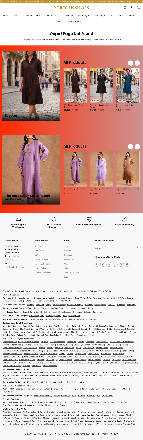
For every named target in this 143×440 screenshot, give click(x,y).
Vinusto (26, 365)
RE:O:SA (19, 375)
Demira (6, 344)
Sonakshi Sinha (65, 402)
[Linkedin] (109, 264)
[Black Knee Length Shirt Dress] (101, 85)
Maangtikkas (100, 304)
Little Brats (37, 382)
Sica (98, 395)
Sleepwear (37, 301)
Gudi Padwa (59, 326)
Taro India (22, 362)
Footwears (70, 308)
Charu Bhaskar (102, 341)
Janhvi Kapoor (59, 405)
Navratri (131, 326)
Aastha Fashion (9, 341)
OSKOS (62, 353)
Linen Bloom (69, 347)
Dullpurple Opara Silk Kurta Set (75, 190)
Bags (30, 308)
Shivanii (40, 359)
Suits (61, 312)
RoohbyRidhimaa (107, 356)
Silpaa (117, 359)
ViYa (82, 382)
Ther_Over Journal (100, 362)
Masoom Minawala (10, 402)
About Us (38, 246)
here (68, 39)
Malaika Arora (93, 402)
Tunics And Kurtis (110, 298)
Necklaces (40, 304)
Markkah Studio (116, 347)
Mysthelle (100, 350)
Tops (64, 319)
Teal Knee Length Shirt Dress (125, 106)
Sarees (29, 298)
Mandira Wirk (88, 347)
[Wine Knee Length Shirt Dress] (75, 85)
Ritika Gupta (79, 356)
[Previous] (130, 63)
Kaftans (28, 301)
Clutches (44, 308)
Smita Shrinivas (128, 359)
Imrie (47, 344)
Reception (131, 329)
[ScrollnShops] (71, 7)
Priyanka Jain (118, 353)
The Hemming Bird (51, 362)
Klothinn (109, 344)
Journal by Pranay (64, 344)
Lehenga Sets (19, 298)
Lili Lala (58, 347)
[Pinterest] (121, 264)
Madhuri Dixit (26, 402)
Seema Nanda (9, 359)
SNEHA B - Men (88, 375)
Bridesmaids (55, 329)
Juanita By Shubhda (81, 344)
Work (94, 332)
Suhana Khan (79, 402)
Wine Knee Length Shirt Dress (73, 106)
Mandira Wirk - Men (35, 372)
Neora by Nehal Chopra (12, 353)
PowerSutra (106, 353)
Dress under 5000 (62, 301)
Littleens (47, 382)
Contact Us (39, 250)
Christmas (24, 329)
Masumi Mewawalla (11, 350)
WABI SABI (36, 365)
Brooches (121, 304)
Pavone (70, 353)
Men (130, 15)
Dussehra (7, 329)
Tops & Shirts (60, 298)
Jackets (131, 298)
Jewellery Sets (59, 304)
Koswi (117, 344)
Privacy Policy (40, 268)
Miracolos (64, 350)
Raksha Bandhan (106, 326)
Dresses (37, 298)
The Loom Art (84, 362)
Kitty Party (70, 335)
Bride (109, 329)
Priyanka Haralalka (130, 372)
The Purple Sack (109, 389)
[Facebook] (97, 264)
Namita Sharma (113, 350)
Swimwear (48, 301)
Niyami (43, 353)
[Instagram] (115, 264)
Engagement (119, 329)
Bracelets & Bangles (75, 304)
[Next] (137, 63)
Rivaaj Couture (92, 356)
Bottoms (123, 298)
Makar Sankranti (73, 326)
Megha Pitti (26, 350)
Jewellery (99, 15)
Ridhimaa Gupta (65, 356)
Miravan (73, 350)
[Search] (125, 8)
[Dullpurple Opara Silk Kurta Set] (75, 169)
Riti (82, 389)
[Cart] (138, 8)
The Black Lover (34, 362)
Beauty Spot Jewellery (43, 395)
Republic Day (28, 326)
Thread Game (115, 362)
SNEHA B (7, 362)
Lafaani (42, 347)
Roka (91, 329)
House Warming (27, 332)
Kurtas (54, 312)
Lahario (50, 347)
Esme (56, 395)
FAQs (36, 255)
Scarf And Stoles (57, 308)
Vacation (86, 332)
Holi (19, 326)
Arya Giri (44, 341)
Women (51, 15)
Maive (78, 347)
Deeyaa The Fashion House (121, 341)
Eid (72, 332)
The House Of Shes (69, 362)
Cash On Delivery (71, 272)
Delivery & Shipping (42, 259)
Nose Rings (131, 304)
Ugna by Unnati (129, 362)
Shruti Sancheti (94, 359)
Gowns (70, 298)
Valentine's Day (9, 326)
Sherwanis (77, 312)
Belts (90, 308)
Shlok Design (51, 359)
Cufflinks (111, 304)
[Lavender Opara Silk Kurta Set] (101, 169)
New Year (34, 329)
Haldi (5, 332)
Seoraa (32, 359)
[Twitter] (103, 264)
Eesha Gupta (16, 344)
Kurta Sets (7, 298)
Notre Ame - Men (113, 372)
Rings (48, 304)
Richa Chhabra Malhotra (33, 356)
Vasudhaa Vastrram (11, 378)
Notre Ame (52, 353)
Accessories (116, 15)
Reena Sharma (9, 356)
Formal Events (122, 332)
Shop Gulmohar (65, 359)
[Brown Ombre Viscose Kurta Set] (128, 169)
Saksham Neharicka (125, 356)
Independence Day (44, 326)
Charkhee (90, 341)
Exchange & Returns (43, 264)
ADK (20, 341)
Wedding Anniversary (86, 335)
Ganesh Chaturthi (89, 326)
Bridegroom (100, 329)
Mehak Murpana (40, 350)
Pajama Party (22, 335)
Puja (46, 335)
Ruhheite (90, 389)
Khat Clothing (98, 344)
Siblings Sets (74, 315)
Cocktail (84, 329)
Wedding (83, 15)
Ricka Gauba (51, 356)
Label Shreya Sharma (12, 347)
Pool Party (13, 332)
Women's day (63, 332)
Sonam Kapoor (33, 405)
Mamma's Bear (59, 382)
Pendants (89, 304)
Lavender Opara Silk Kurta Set (100, 190)
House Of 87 (38, 344)
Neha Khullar (127, 350)
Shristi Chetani (80, 359)
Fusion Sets (18, 301)
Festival (52, 332)
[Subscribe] (136, 248)
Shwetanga (108, 359)
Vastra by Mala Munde (12, 365)
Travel (78, 332)
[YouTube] (127, 264)
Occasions (66, 15)
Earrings (30, 304)
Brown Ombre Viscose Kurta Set (127, 190)
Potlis (36, 308)
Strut (98, 389)
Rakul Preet (8, 405)
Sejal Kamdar (22, 359)
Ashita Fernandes (57, 341)
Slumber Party (9, 335)
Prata (74, 395)
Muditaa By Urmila (86, 350)
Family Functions (57, 335)
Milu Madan (53, 350)
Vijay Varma (20, 405)
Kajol (36, 402)
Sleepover (134, 332)
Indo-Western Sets (83, 298)
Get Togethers (41, 332)
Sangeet (75, 329)
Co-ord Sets (48, 298)
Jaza (53, 344)
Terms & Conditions (42, 272)
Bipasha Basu (122, 402)
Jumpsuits (7, 301)
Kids (58, 21)
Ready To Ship (74, 21)
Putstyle (81, 395)
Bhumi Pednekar (108, 402)
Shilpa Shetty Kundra (48, 402)
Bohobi (81, 341)
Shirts (25, 312)
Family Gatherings (106, 332)
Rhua (19, 356)
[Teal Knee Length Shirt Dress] (128, 85)
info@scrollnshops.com (14, 267)
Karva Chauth (120, 326)
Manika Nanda (102, 347)
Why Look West (50, 365)
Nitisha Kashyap (31, 353)
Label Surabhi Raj (30, 347)
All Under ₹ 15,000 (32, 15)
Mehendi (66, 329)
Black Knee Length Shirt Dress (99, 106)
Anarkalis (97, 298)
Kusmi (124, 344)
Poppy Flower (93, 353)
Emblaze (27, 344)
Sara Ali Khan (46, 405)
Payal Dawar (80, 353)
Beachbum (71, 341)
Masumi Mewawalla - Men (71, 372)
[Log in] (132, 8)
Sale (15, 15)
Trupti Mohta (123, 389)
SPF (14, 362)
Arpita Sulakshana (31, 341)
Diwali (15, 329)
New (5, 15)
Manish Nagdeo (51, 372)
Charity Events (36, 335)
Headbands (81, 308)
